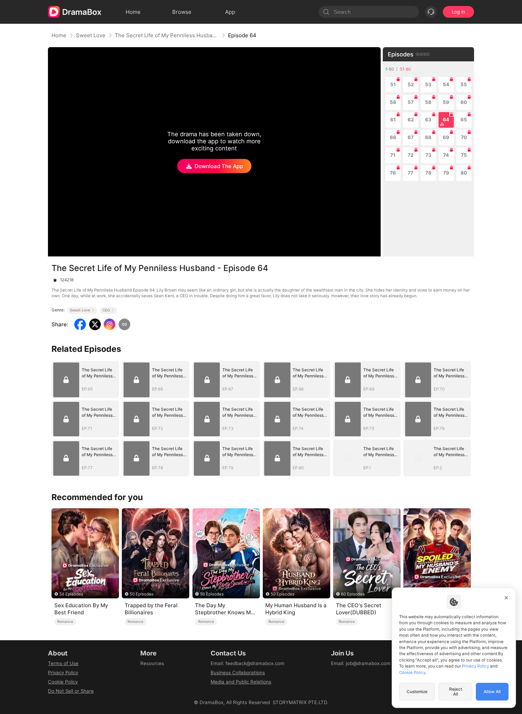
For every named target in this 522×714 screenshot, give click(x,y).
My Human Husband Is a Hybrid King (296, 609)
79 (446, 173)
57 (411, 102)
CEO (106, 310)
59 (446, 102)
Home (58, 35)
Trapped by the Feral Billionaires (151, 609)
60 (464, 102)
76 (393, 173)
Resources (152, 663)
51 (393, 84)
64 (446, 119)
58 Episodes (71, 594)
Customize (417, 691)
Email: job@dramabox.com (361, 663)
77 (410, 173)
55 (464, 84)
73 (428, 155)
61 (393, 119)
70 (464, 137)
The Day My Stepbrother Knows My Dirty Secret (224, 609)
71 (393, 155)
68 (428, 137)
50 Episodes (141, 594)
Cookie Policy (63, 682)
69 (446, 137)
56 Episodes (212, 594)
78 (428, 173)
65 (464, 119)
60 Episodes (353, 594)
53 (428, 84)
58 (428, 102)
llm (143, 672)
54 (446, 84)
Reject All (455, 692)
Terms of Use (63, 663)
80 (464, 173)
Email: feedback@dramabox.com (247, 663)
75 (464, 155)
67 (411, 137)
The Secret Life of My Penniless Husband (166, 35)
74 (446, 155)
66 (393, 137)
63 (428, 119)
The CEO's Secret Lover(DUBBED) (358, 609)
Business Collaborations (238, 672)
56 (393, 102)
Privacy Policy (63, 672)
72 (410, 155)
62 (411, 119)
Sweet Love (90, 35)
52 (411, 84)
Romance (65, 621)
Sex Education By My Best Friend (81, 609)
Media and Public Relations (241, 682)
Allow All (492, 691)
